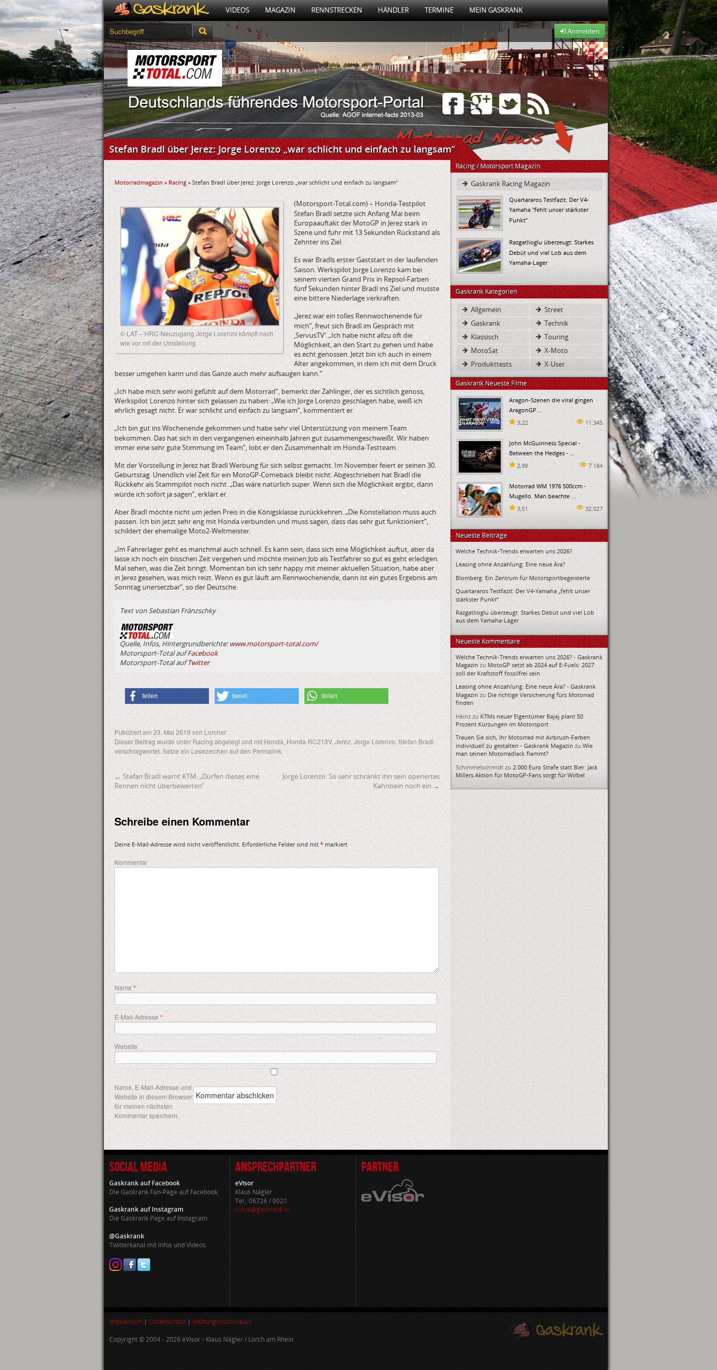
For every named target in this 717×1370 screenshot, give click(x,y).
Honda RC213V (309, 741)
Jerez (343, 741)
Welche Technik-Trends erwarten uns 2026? (514, 551)
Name (125, 987)
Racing (177, 182)
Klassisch (484, 336)
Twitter (198, 662)
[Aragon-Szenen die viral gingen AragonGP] (480, 413)
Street (553, 309)
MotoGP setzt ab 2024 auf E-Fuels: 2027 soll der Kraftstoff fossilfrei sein (525, 669)
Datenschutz (167, 1321)
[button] (167, 696)
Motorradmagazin (138, 182)
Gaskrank (484, 323)
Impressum (125, 1321)
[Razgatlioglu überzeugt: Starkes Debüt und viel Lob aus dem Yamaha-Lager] (480, 255)
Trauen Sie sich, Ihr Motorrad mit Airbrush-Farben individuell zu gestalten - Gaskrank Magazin (523, 741)
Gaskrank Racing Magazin (509, 183)
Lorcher (215, 731)
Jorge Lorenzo (374, 741)
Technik (555, 323)
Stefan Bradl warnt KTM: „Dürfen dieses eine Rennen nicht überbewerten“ (186, 781)
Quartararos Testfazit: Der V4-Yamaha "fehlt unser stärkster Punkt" (549, 209)
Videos (237, 10)
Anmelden (582, 31)
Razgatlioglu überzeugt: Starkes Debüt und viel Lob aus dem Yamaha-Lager (551, 252)
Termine (439, 10)
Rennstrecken (336, 10)
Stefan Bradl (416, 741)
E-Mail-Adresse (138, 1017)
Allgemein (485, 309)
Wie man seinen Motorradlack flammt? (524, 749)
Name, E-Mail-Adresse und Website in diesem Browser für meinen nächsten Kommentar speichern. (153, 1101)
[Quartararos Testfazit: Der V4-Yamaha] (480, 213)
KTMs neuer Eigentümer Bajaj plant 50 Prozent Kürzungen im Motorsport (519, 720)
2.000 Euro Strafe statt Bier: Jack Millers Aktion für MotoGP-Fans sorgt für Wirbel (527, 771)
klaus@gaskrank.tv (262, 1209)
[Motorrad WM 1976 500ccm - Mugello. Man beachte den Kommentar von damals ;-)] (480, 499)
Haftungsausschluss (222, 1321)
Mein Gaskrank (496, 10)
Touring (555, 336)
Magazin (280, 10)
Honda (273, 741)
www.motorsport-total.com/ (273, 643)
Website (126, 1046)
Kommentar (130, 862)
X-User (554, 364)
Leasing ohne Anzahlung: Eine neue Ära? (510, 564)
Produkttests (490, 364)
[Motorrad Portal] (161, 10)
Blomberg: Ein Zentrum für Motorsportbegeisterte (523, 578)
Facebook (202, 653)
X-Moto (555, 350)
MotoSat (483, 350)
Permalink (266, 750)
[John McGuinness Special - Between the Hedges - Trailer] (480, 456)
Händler (393, 10)
